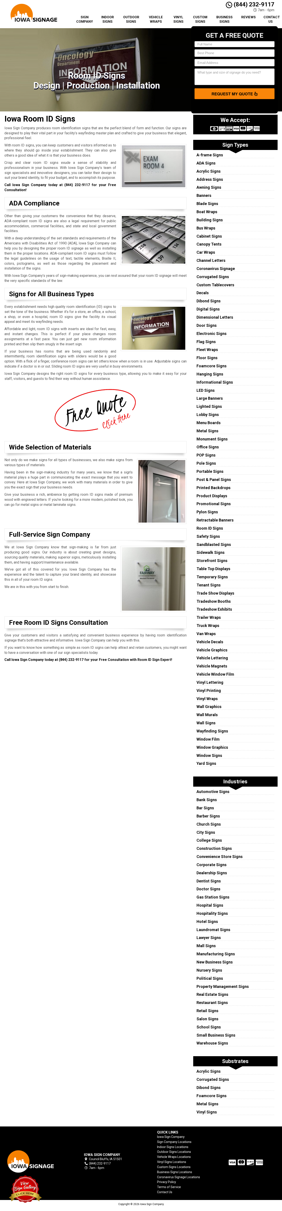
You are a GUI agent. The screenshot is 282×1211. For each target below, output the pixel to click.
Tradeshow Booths (214, 601)
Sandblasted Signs (214, 544)
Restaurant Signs (212, 1002)
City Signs (206, 832)
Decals (203, 292)
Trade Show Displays (215, 593)
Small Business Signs (216, 1035)
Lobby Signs (208, 414)
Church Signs (209, 824)
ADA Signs (206, 163)
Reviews (248, 17)
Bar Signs (205, 808)
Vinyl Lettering (210, 682)
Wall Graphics (209, 706)
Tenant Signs (209, 585)
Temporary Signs (212, 577)
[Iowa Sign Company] (36, 1161)
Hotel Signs (207, 921)
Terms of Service (169, 1187)
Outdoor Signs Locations (174, 1152)
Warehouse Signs (212, 1043)
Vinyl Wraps (207, 698)
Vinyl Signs (178, 19)
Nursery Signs (209, 970)
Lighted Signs (209, 406)
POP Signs (206, 455)
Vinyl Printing (209, 690)
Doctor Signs (208, 889)
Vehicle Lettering (212, 658)
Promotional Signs (214, 503)
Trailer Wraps (209, 617)
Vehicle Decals (210, 642)
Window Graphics (212, 747)
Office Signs (208, 447)
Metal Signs (207, 431)
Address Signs (210, 179)
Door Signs (207, 325)
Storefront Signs (212, 560)
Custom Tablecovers (215, 285)
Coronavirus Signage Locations (178, 1177)
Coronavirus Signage (216, 268)
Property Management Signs (223, 986)
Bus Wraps (206, 228)
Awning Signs (209, 187)
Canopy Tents (209, 244)
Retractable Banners (215, 520)
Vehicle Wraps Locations (174, 1157)
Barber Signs (208, 816)
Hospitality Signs (212, 913)
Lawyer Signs (209, 937)
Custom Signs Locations (174, 1167)
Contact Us (271, 19)
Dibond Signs (209, 301)
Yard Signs (206, 763)
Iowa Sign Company (171, 1137)
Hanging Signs (210, 374)
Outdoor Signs (131, 19)
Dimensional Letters (215, 317)
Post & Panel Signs (214, 479)
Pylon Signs (207, 512)
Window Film (208, 739)
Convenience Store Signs (220, 856)
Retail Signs (207, 1010)
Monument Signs (212, 439)
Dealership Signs (212, 873)
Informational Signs (215, 382)
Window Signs (209, 755)
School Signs (209, 1027)
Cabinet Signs (209, 236)
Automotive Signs (213, 791)
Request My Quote (233, 94)
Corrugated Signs (213, 276)
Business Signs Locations (174, 1172)
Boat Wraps (207, 211)
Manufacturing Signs (216, 954)
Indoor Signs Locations (172, 1147)
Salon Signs (207, 1019)
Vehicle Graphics (212, 650)
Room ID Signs (210, 528)
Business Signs (224, 19)
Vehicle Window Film (215, 674)
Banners (204, 195)
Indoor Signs (107, 19)
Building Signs (210, 220)
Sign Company (84, 19)
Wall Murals (207, 714)
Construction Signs (214, 848)
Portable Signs (210, 471)
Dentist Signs (209, 881)
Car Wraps (206, 252)
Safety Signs (208, 536)
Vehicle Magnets (212, 666)
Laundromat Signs (213, 929)
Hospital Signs (210, 905)
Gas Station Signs (213, 897)
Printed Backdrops (213, 487)
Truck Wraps (208, 625)
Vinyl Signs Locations (171, 1162)
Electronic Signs (211, 333)
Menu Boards (209, 422)
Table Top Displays (213, 568)
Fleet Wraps (207, 349)
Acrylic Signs (209, 171)
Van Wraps (206, 633)
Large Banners (210, 398)
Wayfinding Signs (212, 731)
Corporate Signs (211, 864)
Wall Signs (206, 723)
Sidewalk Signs (210, 552)
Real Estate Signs (212, 994)
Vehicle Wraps (156, 19)
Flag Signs (206, 341)
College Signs (209, 840)
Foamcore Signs (211, 366)
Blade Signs (207, 203)
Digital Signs (208, 309)
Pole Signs (206, 463)
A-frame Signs (210, 155)
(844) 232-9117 (253, 4)
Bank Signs (207, 799)
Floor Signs (207, 357)
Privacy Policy (166, 1182)
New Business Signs (215, 962)
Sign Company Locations (174, 1142)
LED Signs (206, 390)
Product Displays (212, 496)
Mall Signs (206, 945)
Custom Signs (200, 19)
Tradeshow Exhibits (214, 609)
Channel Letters (211, 260)
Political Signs (210, 978)
